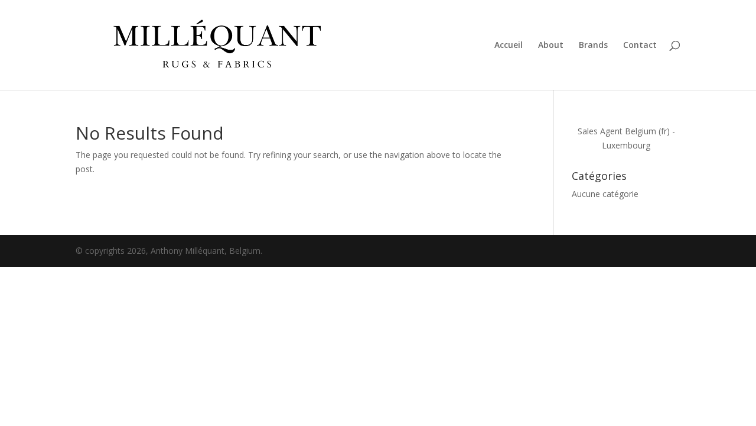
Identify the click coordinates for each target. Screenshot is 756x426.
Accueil (508, 45)
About (550, 45)
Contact (640, 45)
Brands (593, 45)
